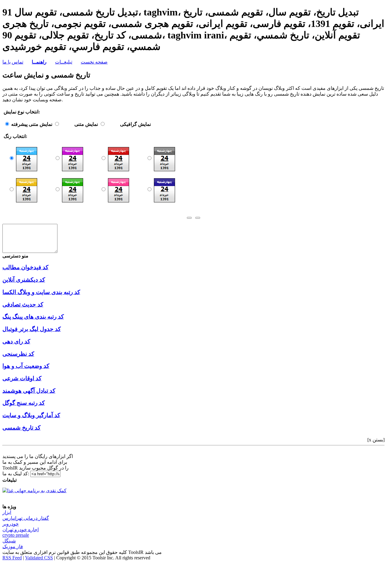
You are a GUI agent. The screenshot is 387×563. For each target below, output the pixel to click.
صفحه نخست (94, 61)
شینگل (9, 540)
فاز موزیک (12, 546)
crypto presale (15, 535)
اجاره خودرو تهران (20, 529)
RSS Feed (12, 557)
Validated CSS (39, 557)
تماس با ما (12, 61)
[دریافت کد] (189, 218)
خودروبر (10, 523)
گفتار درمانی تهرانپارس (25, 518)
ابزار (6, 512)
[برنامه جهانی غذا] (34, 490)
